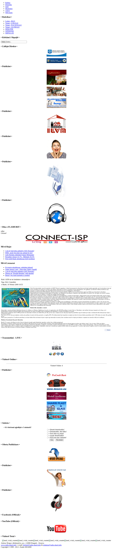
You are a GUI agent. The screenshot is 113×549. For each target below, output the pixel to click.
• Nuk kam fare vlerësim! (57, 437)
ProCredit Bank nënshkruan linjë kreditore (20, 259)
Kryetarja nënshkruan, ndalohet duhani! (19, 267)
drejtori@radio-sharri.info (32, 545)
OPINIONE (9, 31)
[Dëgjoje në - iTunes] (62, 355)
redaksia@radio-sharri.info (52, 545)
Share (108, 330)
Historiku (8, 5)
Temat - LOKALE (11, 23)
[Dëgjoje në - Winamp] (54, 355)
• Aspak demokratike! (56, 435)
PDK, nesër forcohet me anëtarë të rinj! (19, 253)
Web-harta (8, 13)
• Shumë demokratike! (56, 429)
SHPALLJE (9, 33)
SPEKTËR (9, 29)
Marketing (8, 9)
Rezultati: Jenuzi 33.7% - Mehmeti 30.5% (19, 257)
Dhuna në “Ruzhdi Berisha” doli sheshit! (19, 273)
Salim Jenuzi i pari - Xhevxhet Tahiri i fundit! (21, 269)
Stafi (6, 7)
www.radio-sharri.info (8, 545)
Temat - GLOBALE (12, 27)
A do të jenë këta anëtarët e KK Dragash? (19, 251)
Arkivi (7, 11)
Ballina (7, 3)
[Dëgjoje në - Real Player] (58, 355)
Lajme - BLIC (10, 21)
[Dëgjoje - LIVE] (56, 345)
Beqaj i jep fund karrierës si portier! (17, 275)
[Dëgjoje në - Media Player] (50, 355)
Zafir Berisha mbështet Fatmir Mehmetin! (19, 255)
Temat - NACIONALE (13, 25)
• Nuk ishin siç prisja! (56, 433)
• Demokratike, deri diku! (58, 431)
